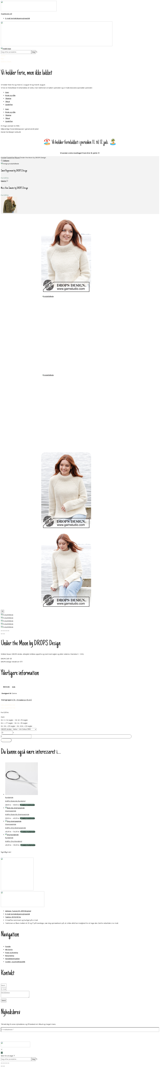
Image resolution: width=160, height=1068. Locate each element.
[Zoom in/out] (8, 630)
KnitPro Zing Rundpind (13, 841)
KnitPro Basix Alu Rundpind (15, 801)
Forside (3, 158)
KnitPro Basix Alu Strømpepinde (17, 814)
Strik (13, 687)
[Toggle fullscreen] (6, 630)
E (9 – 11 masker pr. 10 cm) (22, 700)
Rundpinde (9, 797)
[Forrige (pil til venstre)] (2, 633)
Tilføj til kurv (6, 740)
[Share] (4, 630)
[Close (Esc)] (2, 630)
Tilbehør (8, 98)
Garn (7, 92)
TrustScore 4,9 (6, 14)
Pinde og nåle (10, 95)
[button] (8, 708)
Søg (33, 52)
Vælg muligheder (28, 805)
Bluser (17, 158)
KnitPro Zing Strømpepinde (15, 828)
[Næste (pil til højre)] (4, 633)
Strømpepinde (10, 811)
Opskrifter (9, 105)
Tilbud (7, 101)
